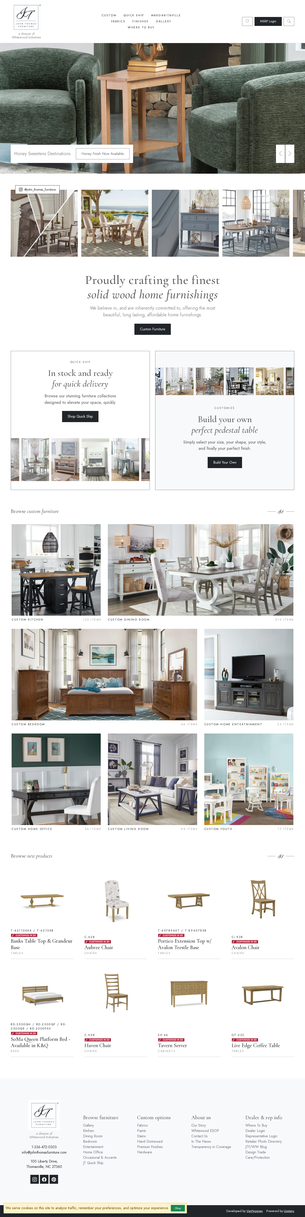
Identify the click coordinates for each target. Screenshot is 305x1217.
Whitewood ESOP (205, 1130)
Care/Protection (257, 1157)
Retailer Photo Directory (263, 1141)
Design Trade (255, 1152)
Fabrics (118, 21)
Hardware (144, 1152)
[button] (280, 154)
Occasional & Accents (100, 1157)
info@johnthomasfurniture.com (44, 1152)
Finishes (140, 21)
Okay (178, 1208)
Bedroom (90, 1141)
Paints (141, 1130)
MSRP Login (268, 21)
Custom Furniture (152, 329)
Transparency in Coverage (211, 1146)
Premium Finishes (150, 1146)
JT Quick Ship (93, 1162)
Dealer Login (255, 1130)
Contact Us (199, 1136)
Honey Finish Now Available (102, 153)
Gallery (163, 21)
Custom (109, 15)
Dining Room (92, 1136)
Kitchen (88, 1130)
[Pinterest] (54, 1179)
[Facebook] (44, 1179)
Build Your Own (224, 462)
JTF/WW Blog (256, 1146)
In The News (201, 1141)
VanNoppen (255, 1211)
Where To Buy (141, 27)
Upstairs (289, 1211)
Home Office (93, 1152)
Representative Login (261, 1136)
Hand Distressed (150, 1141)
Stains (141, 1136)
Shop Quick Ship (80, 416)
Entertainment (93, 1146)
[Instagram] (34, 1179)
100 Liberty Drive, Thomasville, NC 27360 (44, 1164)
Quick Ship (133, 15)
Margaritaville (166, 15)
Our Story (198, 1125)
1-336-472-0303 (44, 1147)
